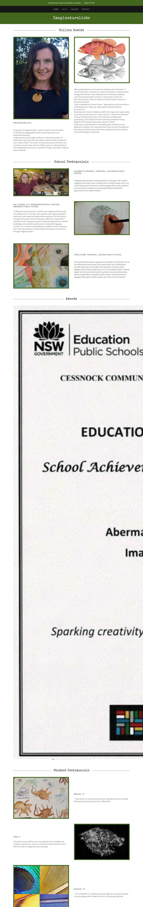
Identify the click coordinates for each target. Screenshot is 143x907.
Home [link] (56, 9)
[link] (71, 18)
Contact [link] (86, 9)
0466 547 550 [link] (89, 3)
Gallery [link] (74, 9)
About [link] (65, 9)
